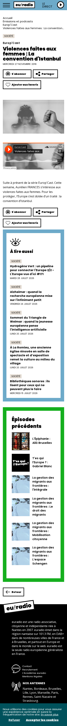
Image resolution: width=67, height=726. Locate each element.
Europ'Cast (10, 25)
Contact (27, 666)
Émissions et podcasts (18, 21)
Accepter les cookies (42, 720)
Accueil (7, 18)
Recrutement (30, 669)
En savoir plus (49, 714)
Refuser (14, 720)
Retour (16, 592)
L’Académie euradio (34, 673)
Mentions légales (32, 676)
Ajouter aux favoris (25, 84)
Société (8, 36)
